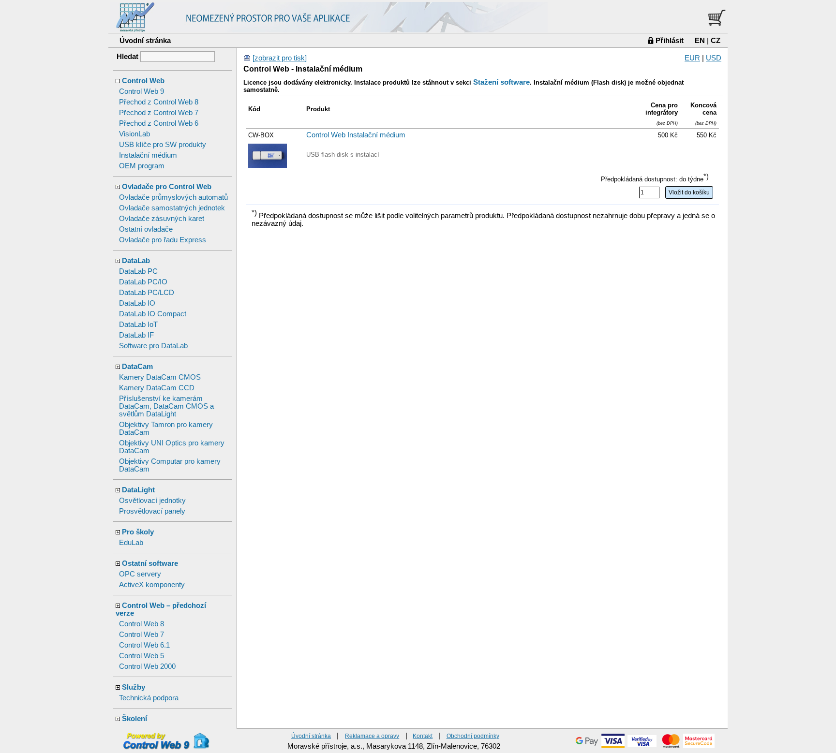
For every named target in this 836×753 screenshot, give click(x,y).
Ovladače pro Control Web (166, 187)
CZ (715, 40)
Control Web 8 (141, 624)
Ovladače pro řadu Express (162, 240)
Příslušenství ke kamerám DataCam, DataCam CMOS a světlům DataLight (166, 406)
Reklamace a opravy (372, 736)
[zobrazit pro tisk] (280, 58)
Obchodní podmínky (473, 736)
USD (713, 58)
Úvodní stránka (145, 40)
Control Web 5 (141, 656)
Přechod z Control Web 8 (158, 102)
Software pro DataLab (153, 346)
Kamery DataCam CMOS (160, 377)
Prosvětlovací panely (152, 511)
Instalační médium (148, 155)
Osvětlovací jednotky (152, 500)
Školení (134, 719)
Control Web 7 (141, 634)
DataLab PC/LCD (146, 292)
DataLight (138, 490)
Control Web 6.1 (144, 645)
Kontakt (423, 736)
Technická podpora (149, 698)
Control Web (143, 81)
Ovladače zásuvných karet (161, 218)
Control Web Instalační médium (355, 135)
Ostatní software (150, 563)
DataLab (136, 261)
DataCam (137, 366)
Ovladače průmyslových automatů (173, 197)
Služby (133, 687)
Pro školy (138, 532)
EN (700, 40)
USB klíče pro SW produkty (162, 144)
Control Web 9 (141, 91)
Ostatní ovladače (146, 229)
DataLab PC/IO (143, 282)
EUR (692, 58)
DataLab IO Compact (152, 314)
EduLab (131, 542)
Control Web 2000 (147, 666)
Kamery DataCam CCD (156, 388)
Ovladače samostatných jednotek (172, 208)
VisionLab (134, 134)
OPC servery (140, 574)
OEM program (141, 166)
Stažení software (501, 82)
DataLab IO (137, 303)
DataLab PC (138, 271)
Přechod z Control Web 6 (158, 123)
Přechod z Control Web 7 (158, 113)
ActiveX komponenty (152, 585)
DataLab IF (136, 335)
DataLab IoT (138, 324)
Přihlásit (670, 40)
